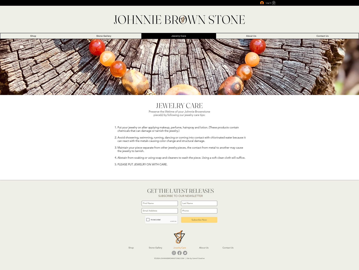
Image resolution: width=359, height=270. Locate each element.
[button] (273, 3)
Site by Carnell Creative (196, 258)
